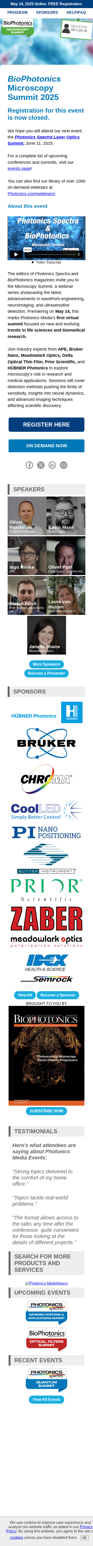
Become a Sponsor (58, 995)
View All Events (46, 1399)
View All (25, 995)
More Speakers (46, 664)
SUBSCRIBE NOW (46, 1111)
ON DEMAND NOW (46, 445)
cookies (16, 1538)
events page (19, 168)
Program (17, 12)
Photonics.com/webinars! (31, 193)
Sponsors (47, 12)
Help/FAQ (76, 12)
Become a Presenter (46, 673)
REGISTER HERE (46, 424)
